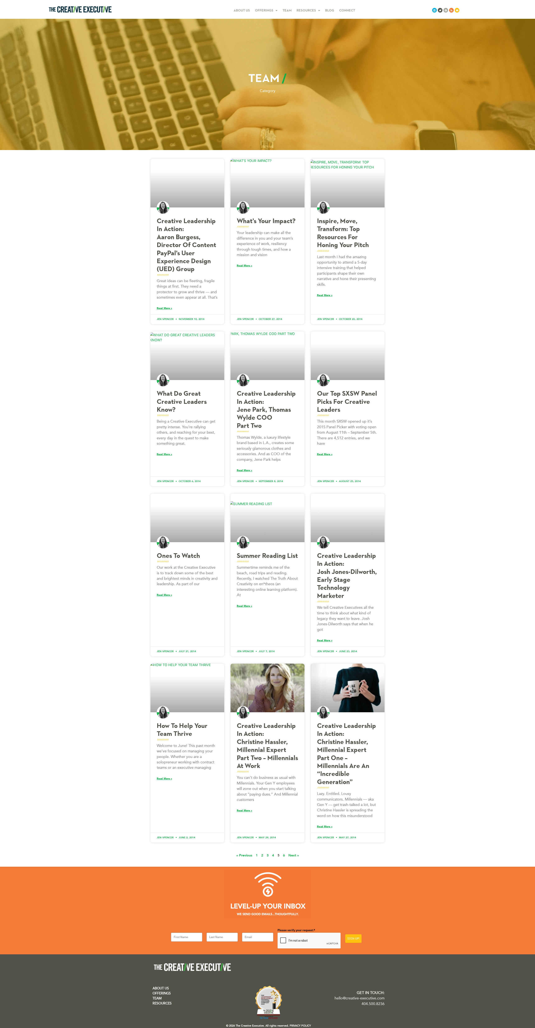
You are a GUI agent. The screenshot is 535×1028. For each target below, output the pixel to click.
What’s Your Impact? (266, 220)
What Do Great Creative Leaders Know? (182, 401)
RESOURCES (162, 1003)
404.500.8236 (373, 1004)
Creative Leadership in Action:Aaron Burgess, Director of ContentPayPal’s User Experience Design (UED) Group (186, 244)
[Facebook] (445, 10)
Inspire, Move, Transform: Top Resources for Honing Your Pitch (343, 232)
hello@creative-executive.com (360, 998)
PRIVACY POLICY (300, 1025)
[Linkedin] (434, 10)
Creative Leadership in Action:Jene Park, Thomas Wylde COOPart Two (266, 409)
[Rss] (451, 10)
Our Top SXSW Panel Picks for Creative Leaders (347, 401)
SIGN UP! (353, 938)
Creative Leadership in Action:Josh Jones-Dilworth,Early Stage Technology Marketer (347, 575)
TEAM (157, 998)
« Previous (244, 855)
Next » (293, 855)
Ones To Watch (178, 555)
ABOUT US (161, 988)
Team (287, 10)
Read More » (164, 308)
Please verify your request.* (296, 930)
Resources (306, 10)
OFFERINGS (162, 993)
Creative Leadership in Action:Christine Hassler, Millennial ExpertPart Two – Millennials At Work (267, 745)
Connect (347, 10)
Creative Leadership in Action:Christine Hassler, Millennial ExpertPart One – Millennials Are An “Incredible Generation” (346, 753)
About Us (242, 10)
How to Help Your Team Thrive (182, 729)
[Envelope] (457, 10)
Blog (329, 10)
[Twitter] (440, 10)
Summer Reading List (267, 555)
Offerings (264, 10)
